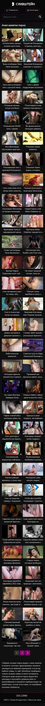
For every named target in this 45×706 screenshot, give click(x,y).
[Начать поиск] (40, 17)
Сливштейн (25, 4)
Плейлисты (13, 10)
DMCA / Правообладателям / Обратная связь (22, 700)
